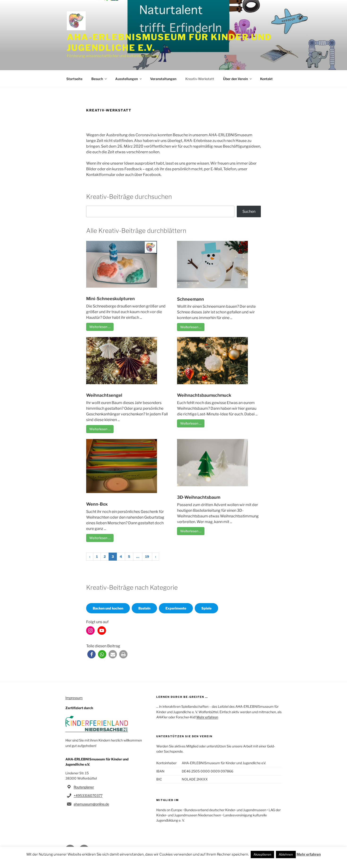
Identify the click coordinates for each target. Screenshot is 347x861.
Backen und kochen (108, 608)
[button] (91, 654)
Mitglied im (167, 800)
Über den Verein (235, 79)
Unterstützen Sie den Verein (184, 736)
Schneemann (190, 299)
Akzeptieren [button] (262, 854)
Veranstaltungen (163, 79)
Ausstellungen (126, 79)
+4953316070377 (88, 795)
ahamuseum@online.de (91, 804)
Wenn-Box (97, 504)
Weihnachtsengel (104, 395)
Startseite (74, 79)
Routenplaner (84, 787)
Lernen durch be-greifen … (182, 697)
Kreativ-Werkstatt (199, 79)
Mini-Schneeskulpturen (110, 298)
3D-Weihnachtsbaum (198, 497)
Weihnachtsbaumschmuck (204, 395)
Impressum (74, 698)
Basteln (144, 608)
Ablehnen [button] (286, 854)
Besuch (97, 79)
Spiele (206, 608)
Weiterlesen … (99, 327)
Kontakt (266, 79)
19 (147, 556)
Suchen (248, 211)
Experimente (175, 608)
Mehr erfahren (207, 717)
